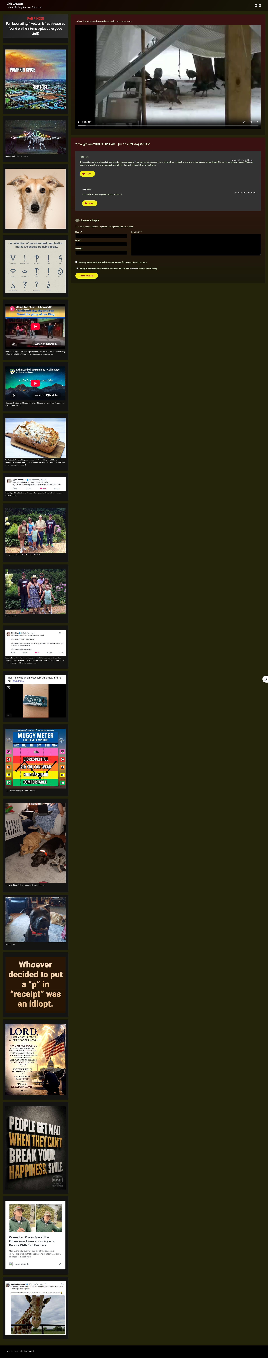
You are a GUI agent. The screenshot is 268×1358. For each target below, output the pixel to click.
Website (78, 248)
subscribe (134, 268)
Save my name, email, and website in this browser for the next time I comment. (113, 262)
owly (84, 189)
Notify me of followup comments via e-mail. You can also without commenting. (118, 268)
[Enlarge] (62, 511)
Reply (89, 174)
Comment (136, 232)
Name (78, 232)
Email (78, 240)
